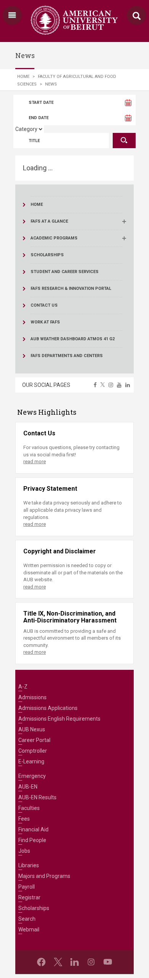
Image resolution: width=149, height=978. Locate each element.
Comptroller (32, 751)
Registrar (29, 897)
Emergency (32, 776)
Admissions (32, 697)
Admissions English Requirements (59, 719)
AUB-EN (27, 787)
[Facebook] (41, 962)
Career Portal (34, 740)
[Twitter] (58, 962)
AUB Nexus (31, 729)
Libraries (28, 865)
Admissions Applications (48, 708)
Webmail (28, 929)
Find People (32, 840)
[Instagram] (91, 962)
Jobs (24, 851)
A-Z (23, 687)
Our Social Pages (46, 385)
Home (23, 76)
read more (34, 461)
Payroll (26, 887)
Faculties (29, 808)
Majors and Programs (44, 876)
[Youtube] (107, 962)
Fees (24, 819)
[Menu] (12, 15)
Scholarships (33, 908)
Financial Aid (33, 829)
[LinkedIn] (74, 962)
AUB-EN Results (37, 797)
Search (27, 919)
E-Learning (31, 761)
